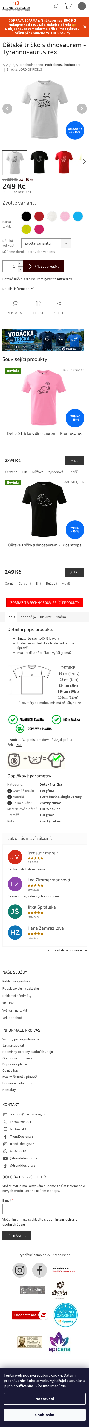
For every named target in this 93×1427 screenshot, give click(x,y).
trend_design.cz (22, 1143)
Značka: (24, 69)
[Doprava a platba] (30, 728)
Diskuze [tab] (46, 617)
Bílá (25, 472)
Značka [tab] (60, 617)
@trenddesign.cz (22, 1165)
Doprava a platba (15, 1064)
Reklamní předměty (16, 996)
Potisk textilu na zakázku (20, 988)
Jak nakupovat (13, 1045)
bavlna (54, 638)
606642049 (18, 1129)
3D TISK (8, 1003)
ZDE (19, 744)
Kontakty (9, 1089)
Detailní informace (15, 288)
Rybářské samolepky (34, 1255)
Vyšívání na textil (14, 1010)
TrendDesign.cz (21, 1136)
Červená (11, 472)
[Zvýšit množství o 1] (20, 263)
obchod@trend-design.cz (29, 1114)
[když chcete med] (59, 1289)
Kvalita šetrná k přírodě (19, 1077)
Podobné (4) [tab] (28, 617)
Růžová (37, 472)
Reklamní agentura (16, 981)
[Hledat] (56, 6)
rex (58, 279)
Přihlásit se (17, 1236)
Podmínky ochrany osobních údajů (27, 1051)
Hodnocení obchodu (17, 1083)
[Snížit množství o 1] (20, 269)
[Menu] (82, 6)
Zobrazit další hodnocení (66, 950)
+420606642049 (21, 1121)
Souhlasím (44, 1415)
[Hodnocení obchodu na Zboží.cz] (30, 1314)
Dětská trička (51, 784)
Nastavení (44, 1399)
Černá (9, 583)
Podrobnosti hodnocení (62, 65)
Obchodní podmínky (17, 1058)
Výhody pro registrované (20, 1039)
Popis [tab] (11, 617)
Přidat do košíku (46, 266)
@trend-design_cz (23, 1158)
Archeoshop (62, 1255)
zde (63, 1386)
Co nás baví (10, 1070)
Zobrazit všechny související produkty (44, 602)
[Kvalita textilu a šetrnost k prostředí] (43, 719)
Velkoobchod (12, 1018)
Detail (74, 461)
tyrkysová (55, 472)
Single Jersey (27, 638)
